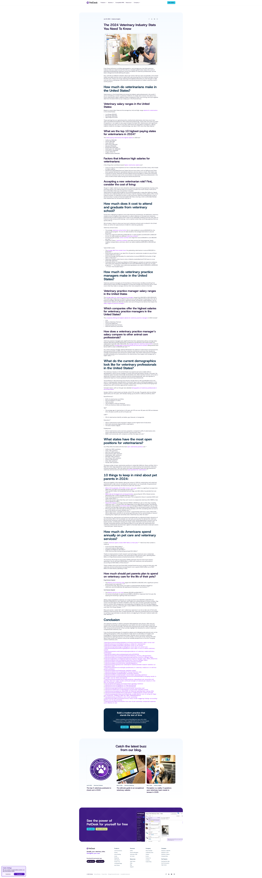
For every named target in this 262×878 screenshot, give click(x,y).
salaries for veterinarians (150, 110)
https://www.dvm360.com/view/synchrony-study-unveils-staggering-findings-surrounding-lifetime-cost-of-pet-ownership (131, 699)
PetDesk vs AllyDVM (165, 850)
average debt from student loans (117, 250)
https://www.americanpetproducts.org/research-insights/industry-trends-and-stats (129, 692)
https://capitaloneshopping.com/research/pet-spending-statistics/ (124, 684)
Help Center (132, 861)
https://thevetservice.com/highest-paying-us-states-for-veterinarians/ (124, 644)
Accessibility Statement (125, 874)
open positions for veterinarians (137, 470)
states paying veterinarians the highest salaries (119, 137)
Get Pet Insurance (165, 863)
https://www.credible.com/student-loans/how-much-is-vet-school (123, 645)
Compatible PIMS (119, 2)
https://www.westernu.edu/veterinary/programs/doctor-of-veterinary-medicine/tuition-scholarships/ (129, 652)
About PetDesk (149, 850)
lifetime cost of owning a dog (116, 582)
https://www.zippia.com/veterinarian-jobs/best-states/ (120, 670)
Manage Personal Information (113, 874)
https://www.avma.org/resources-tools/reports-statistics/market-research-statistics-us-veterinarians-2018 (130, 665)
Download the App (165, 861)
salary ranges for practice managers (114, 303)
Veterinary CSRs (133, 854)
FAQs (131, 863)
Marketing (116, 858)
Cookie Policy (149, 861)
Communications (118, 850)
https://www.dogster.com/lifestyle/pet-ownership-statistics (122, 673)
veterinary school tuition (120, 230)
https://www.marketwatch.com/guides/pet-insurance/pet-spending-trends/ (126, 689)
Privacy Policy (104, 874)
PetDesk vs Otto (165, 852)
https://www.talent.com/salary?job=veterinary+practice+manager (123, 661)
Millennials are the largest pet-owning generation (119, 494)
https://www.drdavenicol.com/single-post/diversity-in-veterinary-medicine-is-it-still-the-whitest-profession (130, 668)
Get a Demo (117, 865)
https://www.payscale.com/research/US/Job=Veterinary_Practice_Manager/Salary (128, 656)
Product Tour (117, 861)
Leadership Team (149, 852)
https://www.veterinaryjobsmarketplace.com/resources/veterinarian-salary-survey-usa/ (129, 642)
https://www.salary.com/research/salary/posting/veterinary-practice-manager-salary (129, 657)
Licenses (148, 859)
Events (147, 856)
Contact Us (148, 858)
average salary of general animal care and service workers (131, 345)
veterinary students (121, 240)
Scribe (115, 856)
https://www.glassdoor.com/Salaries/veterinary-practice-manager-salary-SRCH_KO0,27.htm (131, 659)
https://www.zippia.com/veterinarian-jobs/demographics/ (121, 663)
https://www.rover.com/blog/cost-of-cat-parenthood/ (120, 687)
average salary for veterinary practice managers (119, 297)
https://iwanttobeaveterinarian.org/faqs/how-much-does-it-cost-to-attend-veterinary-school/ (129, 649)
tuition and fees (124, 237)
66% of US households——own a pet (121, 488)
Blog (131, 865)
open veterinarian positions (135, 447)
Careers (147, 854)
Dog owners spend (110, 503)
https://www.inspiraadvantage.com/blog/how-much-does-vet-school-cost (126, 647)
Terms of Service (97, 874)
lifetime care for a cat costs (115, 592)
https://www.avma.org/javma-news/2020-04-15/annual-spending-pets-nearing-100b (129, 691)
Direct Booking (117, 854)
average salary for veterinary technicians (140, 344)
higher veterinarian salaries (132, 165)
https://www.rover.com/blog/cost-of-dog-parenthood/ (120, 685)
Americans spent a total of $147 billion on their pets (123, 542)
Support (132, 866)
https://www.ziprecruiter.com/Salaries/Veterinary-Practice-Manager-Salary (126, 660)
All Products (117, 859)
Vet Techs (132, 856)
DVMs (131, 850)
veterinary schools (132, 236)
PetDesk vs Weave (165, 854)
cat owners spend (125, 506)
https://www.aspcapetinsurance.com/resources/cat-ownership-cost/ (125, 688)
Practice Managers (134, 852)
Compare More (164, 856)
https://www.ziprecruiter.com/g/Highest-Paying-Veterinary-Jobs (123, 672)
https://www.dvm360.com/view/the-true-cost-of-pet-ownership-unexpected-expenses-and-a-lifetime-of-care (130, 702)
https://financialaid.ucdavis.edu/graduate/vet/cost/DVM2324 (122, 654)
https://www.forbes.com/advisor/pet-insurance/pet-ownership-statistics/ (126, 675)
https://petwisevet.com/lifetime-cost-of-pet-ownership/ (121, 697)
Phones (115, 852)
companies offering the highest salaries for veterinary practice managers (127, 318)
